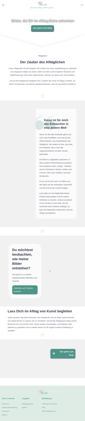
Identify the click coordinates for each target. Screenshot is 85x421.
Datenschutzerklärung (9, 407)
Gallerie (24, 407)
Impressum (6, 411)
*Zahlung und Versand (49, 404)
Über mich (5, 404)
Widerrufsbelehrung (48, 411)
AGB (43, 407)
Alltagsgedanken (27, 404)
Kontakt (4, 415)
